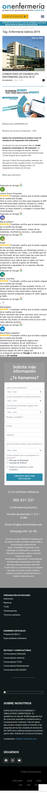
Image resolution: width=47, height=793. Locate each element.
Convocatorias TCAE (13, 662)
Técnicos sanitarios (12, 615)
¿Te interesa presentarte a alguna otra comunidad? (22, 407)
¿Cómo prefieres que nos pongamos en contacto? (22, 456)
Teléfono (10, 435)
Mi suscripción (38, 784)
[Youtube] (19, 760)
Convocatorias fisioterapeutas (16, 666)
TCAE (6, 607)
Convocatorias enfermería (15, 654)
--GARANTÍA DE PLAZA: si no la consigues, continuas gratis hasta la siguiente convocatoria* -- (23, 23)
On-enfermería (7, 80)
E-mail (8, 426)
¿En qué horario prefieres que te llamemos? (24, 444)
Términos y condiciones (17, 780)
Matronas (8, 603)
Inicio (4, 28)
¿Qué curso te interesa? (16, 388)
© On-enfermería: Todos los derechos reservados (31, 771)
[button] (42, 16)
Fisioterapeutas (10, 611)
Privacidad (39, 780)
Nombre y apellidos (14, 417)
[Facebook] (6, 760)
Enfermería (8, 599)
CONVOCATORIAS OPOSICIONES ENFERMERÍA (16, 70)
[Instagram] (12, 760)
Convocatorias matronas (14, 658)
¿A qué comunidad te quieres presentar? (23, 397)
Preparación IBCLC (12, 634)
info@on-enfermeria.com (26, 739)
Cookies (20, 784)
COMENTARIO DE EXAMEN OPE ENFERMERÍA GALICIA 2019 (20, 75)
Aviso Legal (29, 780)
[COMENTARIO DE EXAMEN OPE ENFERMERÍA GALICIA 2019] (23, 53)
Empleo (28, 784)
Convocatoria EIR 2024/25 (15, 670)
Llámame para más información (24, 477)
